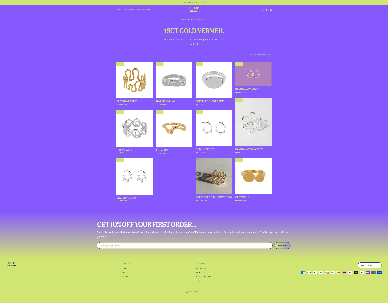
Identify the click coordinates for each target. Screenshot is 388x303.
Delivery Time (200, 272)
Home (184, 19)
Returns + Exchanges (203, 277)
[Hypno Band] (134, 128)
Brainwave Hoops (247, 89)
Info (138, 10)
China (366, 265)
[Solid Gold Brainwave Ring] (214, 176)
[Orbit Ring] (253, 176)
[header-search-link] (261, 10)
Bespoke (147, 10)
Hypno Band (124, 150)
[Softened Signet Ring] (214, 80)
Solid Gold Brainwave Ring (214, 197)
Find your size (201, 281)
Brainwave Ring (127, 101)
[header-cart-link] (270, 10)
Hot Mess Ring (165, 101)
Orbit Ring (242, 197)
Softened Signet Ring (210, 101)
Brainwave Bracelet (249, 149)
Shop (119, 10)
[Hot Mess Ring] (174, 80)
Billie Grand (193, 10)
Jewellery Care (201, 268)
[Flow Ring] (174, 128)
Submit (283, 245)
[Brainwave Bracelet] (253, 122)
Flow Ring (162, 150)
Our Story (129, 10)
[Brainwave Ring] (134, 80)
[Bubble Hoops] (214, 128)
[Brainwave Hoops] (253, 74)
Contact (125, 277)
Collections (190, 19)
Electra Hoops (126, 198)
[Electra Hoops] (134, 176)
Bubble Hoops (205, 149)
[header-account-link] (266, 10)
